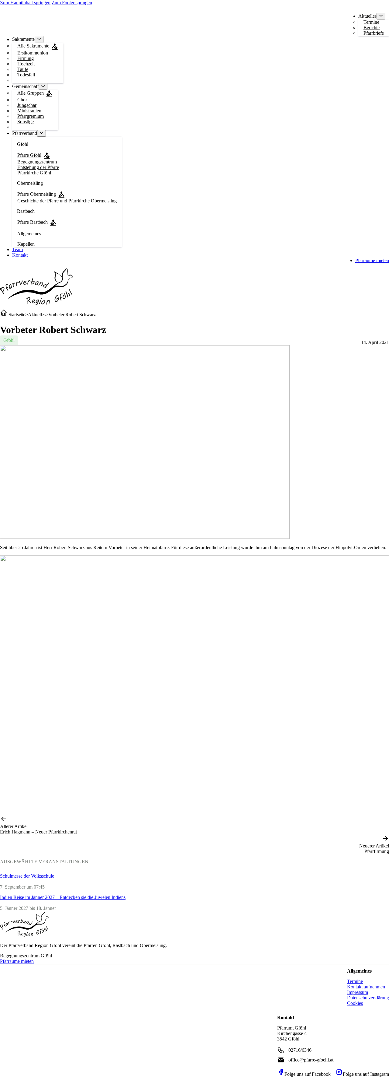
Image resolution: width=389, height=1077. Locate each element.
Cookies (355, 1003)
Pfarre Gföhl (29, 155)
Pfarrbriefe (373, 33)
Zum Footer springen (72, 2)
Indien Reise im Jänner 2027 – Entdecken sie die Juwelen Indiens (63, 897)
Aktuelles (37, 314)
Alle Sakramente (33, 45)
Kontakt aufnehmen (366, 986)
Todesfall (26, 74)
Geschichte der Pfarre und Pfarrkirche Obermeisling (67, 200)
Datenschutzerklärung (368, 997)
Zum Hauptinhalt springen (25, 2)
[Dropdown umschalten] (381, 16)
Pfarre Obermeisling (36, 194)
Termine (355, 981)
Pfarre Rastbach (32, 222)
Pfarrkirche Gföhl (34, 172)
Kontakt (20, 255)
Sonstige (25, 121)
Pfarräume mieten (372, 260)
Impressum (357, 992)
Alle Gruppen (30, 93)
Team (17, 249)
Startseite (16, 314)
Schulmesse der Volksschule (27, 876)
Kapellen (26, 244)
